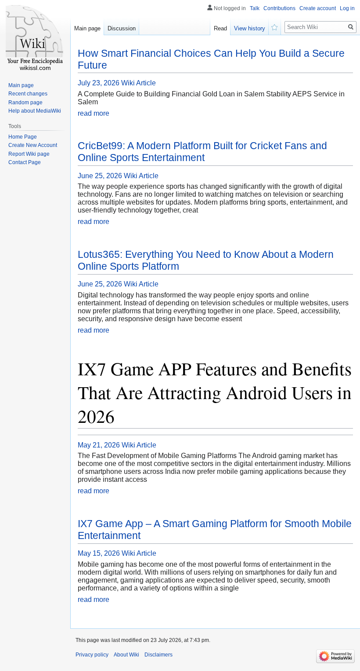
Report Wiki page (29, 154)
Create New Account (32, 145)
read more (93, 113)
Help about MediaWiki (34, 111)
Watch (275, 26)
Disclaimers (158, 655)
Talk (254, 8)
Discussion (122, 28)
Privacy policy (92, 655)
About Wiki (126, 655)
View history (249, 28)
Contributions (279, 8)
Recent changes (27, 94)
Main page (87, 28)
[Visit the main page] (35, 35)
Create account (317, 8)
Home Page (22, 137)
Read (220, 28)
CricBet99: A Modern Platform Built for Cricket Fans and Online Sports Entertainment (202, 151)
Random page (25, 102)
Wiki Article (138, 83)
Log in (347, 8)
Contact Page (24, 162)
